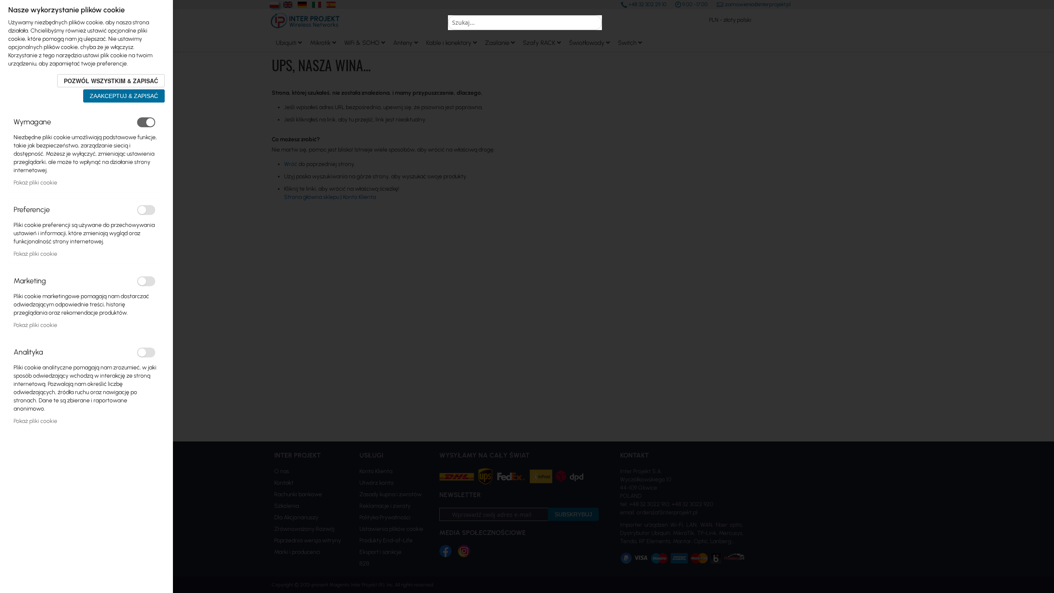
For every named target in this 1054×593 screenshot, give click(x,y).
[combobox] (525, 22)
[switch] (146, 122)
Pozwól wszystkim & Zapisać (111, 81)
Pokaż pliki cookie (35, 182)
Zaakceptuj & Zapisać (124, 96)
